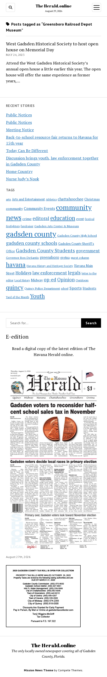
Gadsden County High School (77, 235)
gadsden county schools (31, 243)
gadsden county (31, 234)
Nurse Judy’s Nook (22, 179)
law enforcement (49, 273)
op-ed (50, 279)
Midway (37, 280)
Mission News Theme (38, 670)
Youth (37, 296)
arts (8, 199)
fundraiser (27, 226)
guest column (80, 257)
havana (16, 265)
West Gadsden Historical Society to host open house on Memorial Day (52, 47)
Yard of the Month (17, 297)
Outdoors (82, 280)
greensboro (49, 257)
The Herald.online (54, 6)
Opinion (66, 280)
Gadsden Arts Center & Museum (56, 226)
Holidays (23, 273)
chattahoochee (70, 198)
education (62, 218)
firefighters (13, 226)
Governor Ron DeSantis (22, 258)
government (88, 251)
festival (89, 219)
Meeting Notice (20, 129)
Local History (22, 280)
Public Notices (19, 115)
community (14, 208)
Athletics (51, 199)
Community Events (39, 208)
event (80, 219)
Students (89, 288)
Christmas (92, 199)
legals (74, 273)
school (64, 288)
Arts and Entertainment (28, 199)
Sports (75, 288)
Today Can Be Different (27, 150)
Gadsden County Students (45, 250)
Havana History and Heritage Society (50, 266)
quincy (14, 287)
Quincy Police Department (42, 288)
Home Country (19, 171)
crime (27, 218)
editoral (41, 218)
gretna (65, 257)
